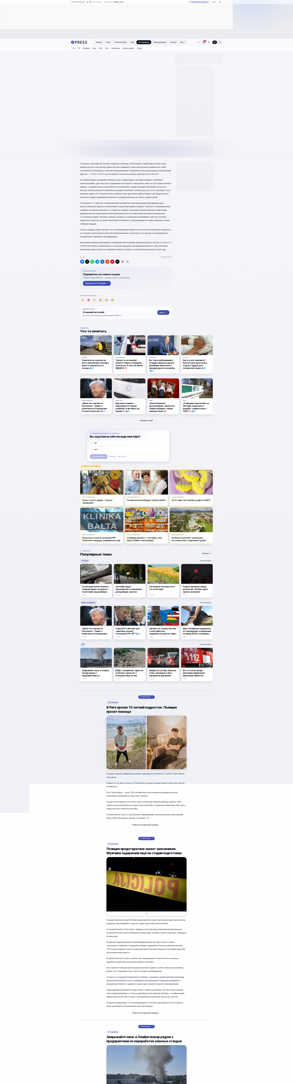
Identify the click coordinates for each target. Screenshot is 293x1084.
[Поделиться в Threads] (117, 262)
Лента (108, 42)
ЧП (79, 48)
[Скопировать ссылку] (127, 262)
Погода (85, 561)
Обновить (206, 553)
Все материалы (206, 560)
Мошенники (115, 48)
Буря (94, 48)
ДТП (100, 48)
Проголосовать (98, 457)
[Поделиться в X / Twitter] (87, 262)
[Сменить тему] (209, 42)
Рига (106, 48)
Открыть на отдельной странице (146, 825)
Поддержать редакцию (199, 2)
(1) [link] (125, 368)
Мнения (173, 42)
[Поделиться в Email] (122, 262)
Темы (73, 48)
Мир (132, 42)
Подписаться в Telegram (96, 283)
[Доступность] (220, 2)
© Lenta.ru (111, 72)
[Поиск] (198, 42)
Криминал (86, 48)
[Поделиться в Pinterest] (112, 262)
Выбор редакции (160, 42)
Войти (214, 2)
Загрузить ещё (146, 421)
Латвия (139, 48)
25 (83, 257)
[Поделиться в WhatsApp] (92, 262)
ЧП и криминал (143, 42)
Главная (99, 42)
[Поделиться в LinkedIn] (102, 262)
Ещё (181, 42)
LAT (219, 42)
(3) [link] (164, 411)
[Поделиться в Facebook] (82, 262)
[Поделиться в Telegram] (97, 262)
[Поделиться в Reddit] (107, 262)
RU (215, 42)
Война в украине (128, 48)
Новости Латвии (121, 42)
